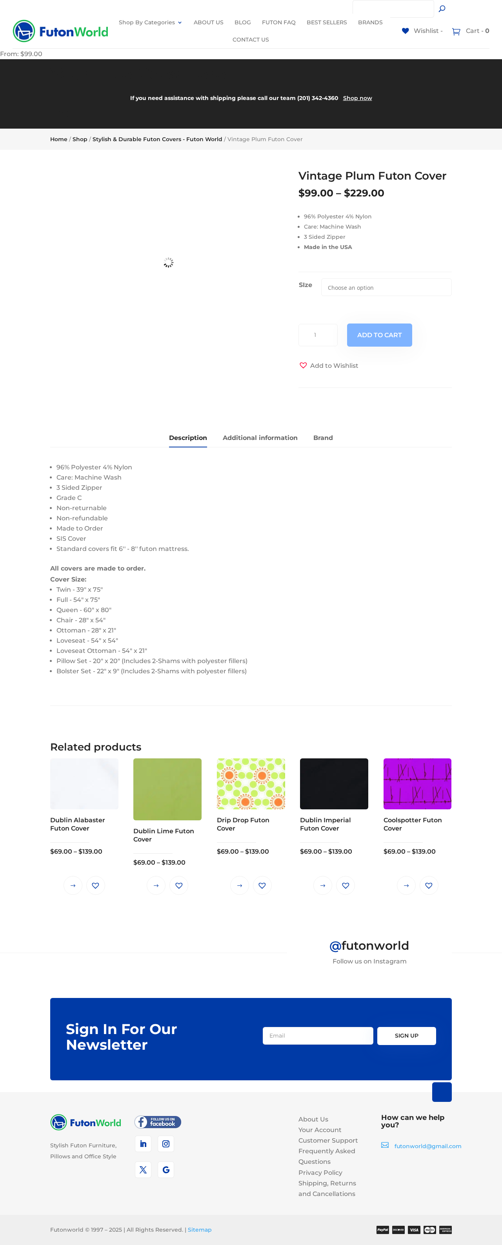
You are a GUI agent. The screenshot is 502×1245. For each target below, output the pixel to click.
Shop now (357, 98)
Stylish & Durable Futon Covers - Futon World (157, 139)
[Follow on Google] (166, 1169)
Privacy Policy (320, 1172)
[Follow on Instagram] (166, 1144)
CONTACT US (251, 39)
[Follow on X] (143, 1169)
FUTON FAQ (279, 22)
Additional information (260, 438)
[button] (328, 365)
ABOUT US (209, 22)
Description (188, 438)
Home (58, 139)
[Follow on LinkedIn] (143, 1144)
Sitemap (200, 1229)
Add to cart (379, 335)
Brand (323, 438)
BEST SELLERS (327, 22)
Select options (73, 885)
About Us (313, 1119)
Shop (80, 139)
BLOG (243, 22)
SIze (305, 285)
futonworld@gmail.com (428, 1146)
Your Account (320, 1130)
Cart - (476, 31)
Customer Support (328, 1140)
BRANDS (370, 22)
